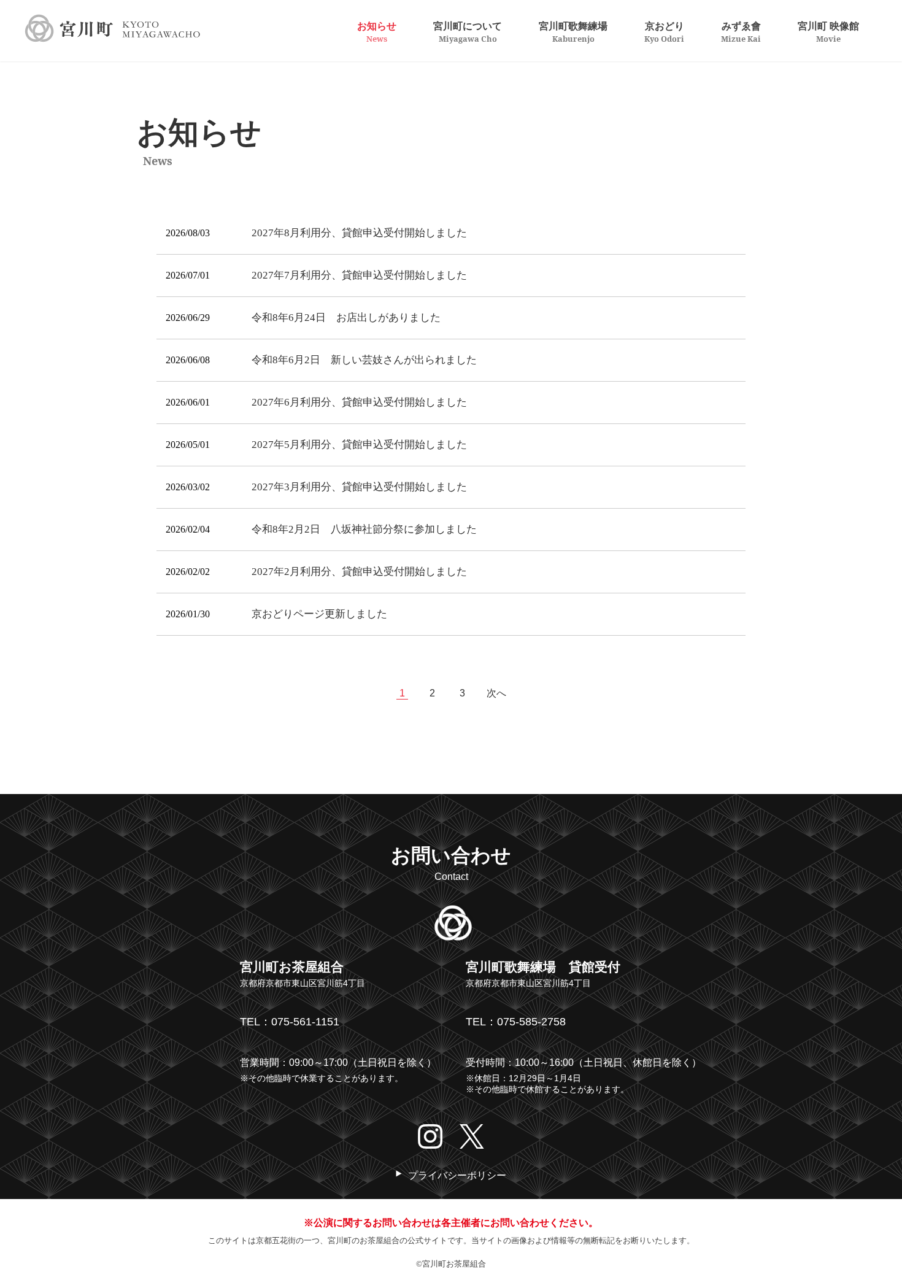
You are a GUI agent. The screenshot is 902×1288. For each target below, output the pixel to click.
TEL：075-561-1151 (289, 1022)
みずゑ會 (741, 31)
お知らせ (376, 31)
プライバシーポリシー (457, 1175)
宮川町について (467, 31)
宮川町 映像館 (828, 31)
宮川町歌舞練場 (573, 31)
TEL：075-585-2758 (516, 1022)
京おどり (664, 31)
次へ (496, 693)
